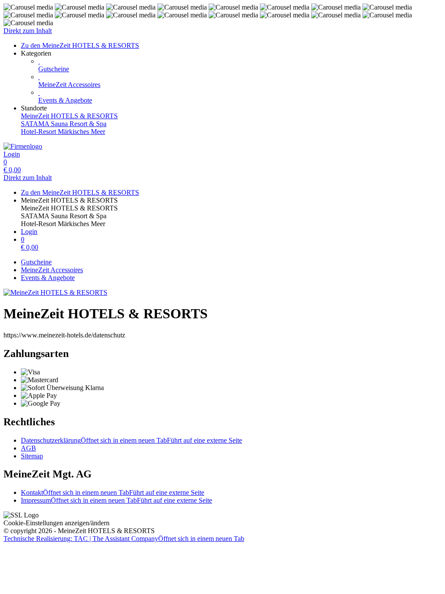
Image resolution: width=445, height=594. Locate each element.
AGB (28, 448)
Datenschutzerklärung (131, 440)
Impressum (116, 500)
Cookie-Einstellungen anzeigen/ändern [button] (56, 523)
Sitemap (32, 456)
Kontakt (112, 492)
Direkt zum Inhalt (27, 30)
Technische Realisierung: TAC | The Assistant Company (123, 538)
